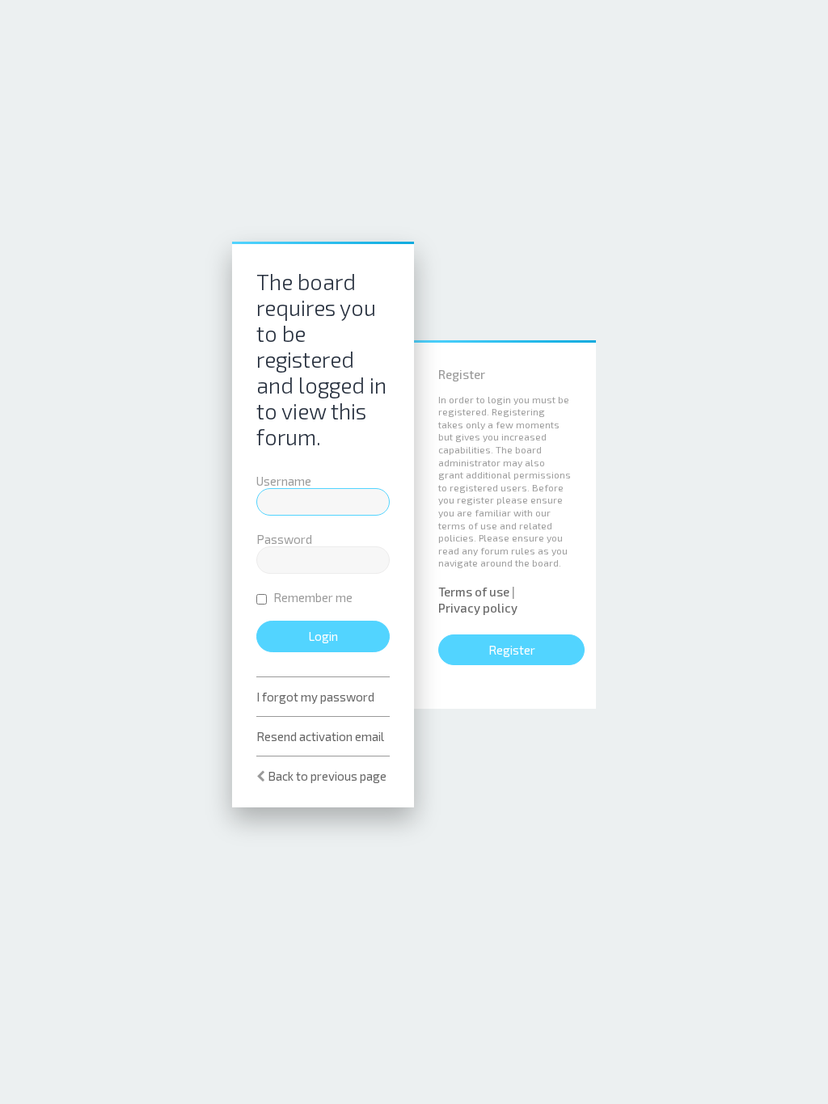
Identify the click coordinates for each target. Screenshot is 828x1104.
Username (283, 481)
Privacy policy (478, 607)
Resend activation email (320, 736)
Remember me (312, 597)
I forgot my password (315, 696)
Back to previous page (327, 776)
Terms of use (473, 591)
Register (511, 650)
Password (284, 539)
